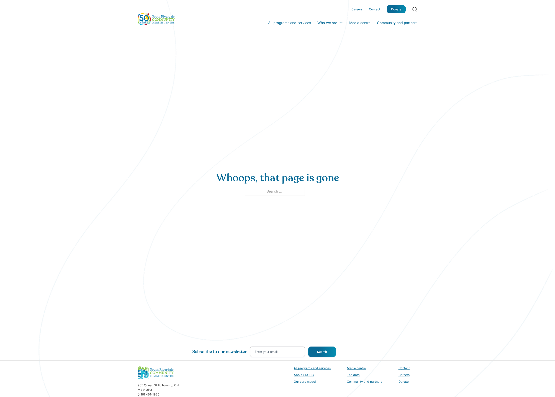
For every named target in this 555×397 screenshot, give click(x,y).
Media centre (360, 23)
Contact (374, 9)
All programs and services (289, 23)
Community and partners (397, 23)
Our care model (305, 381)
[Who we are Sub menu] (341, 22)
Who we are (327, 23)
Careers (356, 9)
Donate (396, 9)
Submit (322, 351)
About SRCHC (304, 375)
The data (353, 375)
